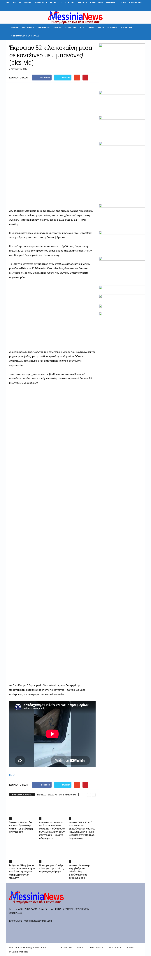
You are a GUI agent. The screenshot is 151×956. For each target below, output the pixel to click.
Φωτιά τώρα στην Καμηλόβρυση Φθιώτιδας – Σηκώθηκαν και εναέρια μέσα (79, 871)
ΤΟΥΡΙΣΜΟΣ (112, 2)
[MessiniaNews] (75, 17)
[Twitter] (136, 8)
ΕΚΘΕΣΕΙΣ (70, 2)
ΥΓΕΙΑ (123, 2)
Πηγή (12, 775)
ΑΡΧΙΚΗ (15, 27)
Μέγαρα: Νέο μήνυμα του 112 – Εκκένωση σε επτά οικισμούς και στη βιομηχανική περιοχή (22, 871)
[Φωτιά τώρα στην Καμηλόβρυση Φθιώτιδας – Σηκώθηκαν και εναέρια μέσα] (82, 853)
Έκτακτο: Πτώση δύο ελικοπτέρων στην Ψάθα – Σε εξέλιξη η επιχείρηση (21, 827)
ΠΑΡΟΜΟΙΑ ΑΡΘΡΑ (22, 794)
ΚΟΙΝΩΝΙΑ (70, 27)
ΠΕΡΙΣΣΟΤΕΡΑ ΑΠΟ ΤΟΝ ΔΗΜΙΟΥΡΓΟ (56, 794)
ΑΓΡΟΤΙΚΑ (11, 2)
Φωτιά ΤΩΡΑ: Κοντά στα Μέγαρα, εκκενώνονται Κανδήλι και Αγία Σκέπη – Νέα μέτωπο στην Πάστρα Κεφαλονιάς (82, 830)
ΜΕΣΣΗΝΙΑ (28, 27)
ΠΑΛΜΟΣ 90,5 (114, 947)
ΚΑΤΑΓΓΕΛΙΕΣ (96, 2)
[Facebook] (114, 8)
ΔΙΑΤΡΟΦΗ (127, 27)
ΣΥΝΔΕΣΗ (81, 947)
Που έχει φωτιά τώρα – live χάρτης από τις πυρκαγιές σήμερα (51, 868)
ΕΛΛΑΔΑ (57, 27)
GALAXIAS (129, 947)
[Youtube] (142, 8)
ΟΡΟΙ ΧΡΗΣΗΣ (66, 947)
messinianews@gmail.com (38, 920)
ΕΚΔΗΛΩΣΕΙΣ (56, 2)
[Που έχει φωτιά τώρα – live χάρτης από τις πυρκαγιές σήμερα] (52, 853)
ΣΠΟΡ (101, 27)
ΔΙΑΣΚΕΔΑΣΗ (40, 2)
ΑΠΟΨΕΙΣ (112, 27)
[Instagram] (131, 8)
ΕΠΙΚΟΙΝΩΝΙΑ (135, 2)
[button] (140, 32)
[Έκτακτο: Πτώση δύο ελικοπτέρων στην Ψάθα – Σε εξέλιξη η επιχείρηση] (22, 810)
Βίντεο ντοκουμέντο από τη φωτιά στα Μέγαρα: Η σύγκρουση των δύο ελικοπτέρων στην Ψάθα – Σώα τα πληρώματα (52, 830)
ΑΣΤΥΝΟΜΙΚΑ (25, 2)
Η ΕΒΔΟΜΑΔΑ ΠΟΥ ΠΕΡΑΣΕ (25, 35)
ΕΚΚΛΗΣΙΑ (82, 2)
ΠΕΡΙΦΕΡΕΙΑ (44, 27)
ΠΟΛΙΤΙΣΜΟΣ (87, 27)
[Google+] (125, 8)
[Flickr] (119, 8)
